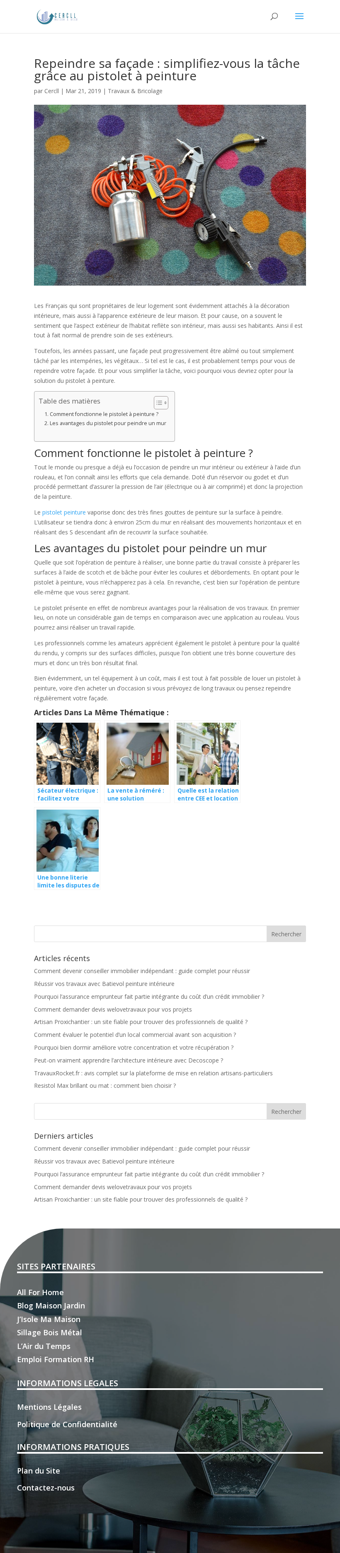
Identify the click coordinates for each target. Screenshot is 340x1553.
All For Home (40, 1292)
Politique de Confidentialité (67, 1424)
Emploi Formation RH (55, 1359)
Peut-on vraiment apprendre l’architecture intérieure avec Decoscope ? (128, 1060)
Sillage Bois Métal (49, 1332)
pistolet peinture (64, 512)
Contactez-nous (46, 1488)
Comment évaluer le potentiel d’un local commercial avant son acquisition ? (135, 1035)
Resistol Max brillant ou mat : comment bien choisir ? (105, 1085)
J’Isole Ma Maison (48, 1319)
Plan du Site (38, 1471)
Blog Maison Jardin (51, 1305)
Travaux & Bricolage (135, 91)
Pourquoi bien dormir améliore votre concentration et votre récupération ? (133, 1047)
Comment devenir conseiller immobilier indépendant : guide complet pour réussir (142, 971)
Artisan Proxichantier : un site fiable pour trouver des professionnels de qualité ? (141, 1022)
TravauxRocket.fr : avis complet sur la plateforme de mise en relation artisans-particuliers (153, 1073)
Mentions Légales (49, 1407)
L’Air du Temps (43, 1346)
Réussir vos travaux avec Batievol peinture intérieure (104, 984)
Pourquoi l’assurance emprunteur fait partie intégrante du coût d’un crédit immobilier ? (149, 996)
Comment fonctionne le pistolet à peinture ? (104, 414)
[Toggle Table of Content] (157, 403)
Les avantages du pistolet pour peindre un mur (108, 423)
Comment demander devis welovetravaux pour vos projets (113, 1009)
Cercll (51, 91)
